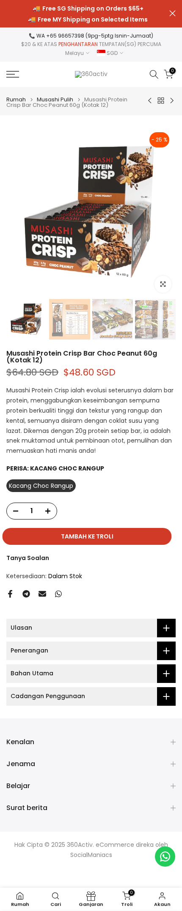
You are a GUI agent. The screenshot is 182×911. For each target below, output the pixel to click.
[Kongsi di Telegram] (26, 594)
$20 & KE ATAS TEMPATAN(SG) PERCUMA (91, 44)
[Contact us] (165, 856)
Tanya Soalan (27, 558)
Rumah (16, 99)
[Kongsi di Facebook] (10, 594)
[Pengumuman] (88, 14)
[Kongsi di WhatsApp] (58, 594)
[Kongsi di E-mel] (42, 594)
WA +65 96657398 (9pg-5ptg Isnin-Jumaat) (94, 35)
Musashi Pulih (55, 99)
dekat (172, 13)
